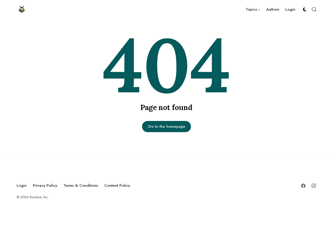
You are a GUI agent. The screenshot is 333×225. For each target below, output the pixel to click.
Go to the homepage (166, 126)
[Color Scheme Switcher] (304, 9)
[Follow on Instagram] (313, 185)
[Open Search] (314, 9)
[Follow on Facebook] (303, 185)
